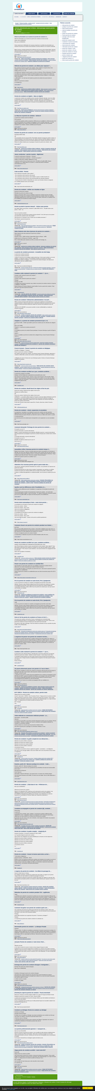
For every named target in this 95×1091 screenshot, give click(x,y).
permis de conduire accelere (22, 1071)
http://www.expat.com (22, 1025)
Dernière (33, 1076)
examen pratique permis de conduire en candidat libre (38, 1045)
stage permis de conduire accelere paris (44, 225)
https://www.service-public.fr (23, 478)
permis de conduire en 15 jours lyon (21, 559)
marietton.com (20, 385)
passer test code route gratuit (45, 960)
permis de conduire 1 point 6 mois (24, 482)
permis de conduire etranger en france (25, 989)
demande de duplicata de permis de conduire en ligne (41, 632)
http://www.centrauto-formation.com (25, 824)
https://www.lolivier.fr (21, 129)
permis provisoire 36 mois (26, 267)
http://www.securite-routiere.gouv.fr (25, 1042)
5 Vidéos (22, 32)
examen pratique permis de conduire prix (25, 759)
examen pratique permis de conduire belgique (30, 367)
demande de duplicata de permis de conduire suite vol (26, 804)
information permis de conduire (70, 46)
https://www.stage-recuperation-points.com (26, 577)
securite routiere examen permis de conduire (33, 316)
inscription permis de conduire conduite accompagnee (33, 825)
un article (51, 16)
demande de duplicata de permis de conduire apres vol (33, 631)
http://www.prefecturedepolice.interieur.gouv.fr (27, 731)
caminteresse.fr (20, 292)
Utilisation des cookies (49, 1082)
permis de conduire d (27, 109)
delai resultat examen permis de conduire (30, 480)
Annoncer (58, 16)
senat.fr (19, 244)
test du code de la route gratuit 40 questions (28, 960)
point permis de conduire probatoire (24, 111)
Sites (28, 16)
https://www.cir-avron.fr (22, 522)
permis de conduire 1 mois (68, 48)
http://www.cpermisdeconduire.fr (24, 629)
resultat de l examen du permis (69, 41)
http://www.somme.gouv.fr (23, 446)
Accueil (16, 16)
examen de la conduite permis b (35, 827)
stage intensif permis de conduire (28, 225)
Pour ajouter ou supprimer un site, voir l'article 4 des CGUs (27, 1083)
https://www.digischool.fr (22, 168)
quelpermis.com (20, 592)
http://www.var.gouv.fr (22, 800)
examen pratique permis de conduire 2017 (43, 758)
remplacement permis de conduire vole (44, 633)
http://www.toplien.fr (21, 957)
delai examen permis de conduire (38, 60)
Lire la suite (17, 54)
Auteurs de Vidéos (36, 16)
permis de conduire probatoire (23, 112)
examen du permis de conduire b (29, 344)
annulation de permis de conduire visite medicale (38, 734)
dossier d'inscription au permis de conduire (38, 596)
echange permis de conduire (24, 988)
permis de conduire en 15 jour (69, 51)
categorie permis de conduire (69, 56)
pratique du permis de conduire (70, 26)
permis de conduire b (20, 345)
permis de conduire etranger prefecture (44, 111)
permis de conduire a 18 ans (29, 686)
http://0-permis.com (21, 223)
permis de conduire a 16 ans (69, 50)
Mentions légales (22, 1082)
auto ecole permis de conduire (32, 828)
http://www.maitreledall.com (23, 499)
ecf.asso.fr (19, 708)
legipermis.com (20, 904)
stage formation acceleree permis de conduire (31, 710)
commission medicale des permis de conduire (42, 735)
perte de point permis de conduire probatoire (43, 109)
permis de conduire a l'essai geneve (27, 758)
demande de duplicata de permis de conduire (24, 633)
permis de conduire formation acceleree (23, 712)
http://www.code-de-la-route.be (24, 341)
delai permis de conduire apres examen (32, 90)
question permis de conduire (69, 53)
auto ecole (44, 13)
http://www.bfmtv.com (22, 146)
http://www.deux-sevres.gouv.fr (24, 313)
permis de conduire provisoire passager (42, 267)
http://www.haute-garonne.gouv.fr (24, 985)
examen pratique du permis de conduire (39, 61)
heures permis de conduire (68, 35)
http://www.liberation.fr (22, 685)
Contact (65, 16)
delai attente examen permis (38, 249)
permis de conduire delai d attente (30, 89)
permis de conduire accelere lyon (39, 227)
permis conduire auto (67, 55)
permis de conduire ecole (68, 40)
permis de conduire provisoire (47, 344)
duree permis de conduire (68, 45)
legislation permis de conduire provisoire (34, 269)
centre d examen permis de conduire (31, 315)
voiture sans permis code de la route (25, 961)
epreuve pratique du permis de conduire (69, 31)
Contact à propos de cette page (63, 1082)
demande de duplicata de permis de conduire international (32, 801)
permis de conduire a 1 (68, 58)
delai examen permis (67, 28)
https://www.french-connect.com (24, 364)
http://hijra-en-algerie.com (23, 108)
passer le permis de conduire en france (30, 688)
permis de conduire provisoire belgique (28, 365)
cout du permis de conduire (28, 294)
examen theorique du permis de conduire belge (30, 342)
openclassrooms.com (22, 781)
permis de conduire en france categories (42, 689)
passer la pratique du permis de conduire (32, 594)
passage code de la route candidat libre (68, 37)
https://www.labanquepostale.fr (24, 938)
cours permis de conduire (68, 43)
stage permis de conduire (48, 711)
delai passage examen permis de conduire (30, 149)
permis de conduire (69, 13)
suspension (56, 13)
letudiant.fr (19, 868)
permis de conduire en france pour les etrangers (43, 988)
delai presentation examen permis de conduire (34, 58)
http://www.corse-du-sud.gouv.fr (24, 57)
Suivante (29, 1076)
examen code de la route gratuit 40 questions (31, 959)
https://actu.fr (20, 87)
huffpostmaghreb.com (22, 407)
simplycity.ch (20, 756)
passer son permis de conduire (69, 33)
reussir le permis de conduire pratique (40, 597)
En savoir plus (11, 1089)
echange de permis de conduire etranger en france (32, 987)
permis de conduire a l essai (27, 761)
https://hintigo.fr (20, 923)
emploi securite (19, 13)
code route (31, 13)
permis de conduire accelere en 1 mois (27, 560)
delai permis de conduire (68, 25)
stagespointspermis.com (22, 203)
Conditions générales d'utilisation (35, 1082)
